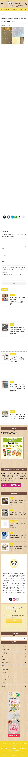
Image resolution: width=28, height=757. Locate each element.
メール (4, 255)
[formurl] (17, 599)
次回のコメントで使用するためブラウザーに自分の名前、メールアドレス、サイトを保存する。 (13, 268)
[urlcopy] (23, 217)
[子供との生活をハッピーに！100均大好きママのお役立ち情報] (14, 3)
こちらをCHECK (13, 620)
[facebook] (8, 217)
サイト (3, 261)
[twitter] (4, 217)
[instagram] (14, 599)
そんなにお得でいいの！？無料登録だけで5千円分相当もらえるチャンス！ (17, 359)
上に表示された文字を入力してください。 (12, 274)
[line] (15, 217)
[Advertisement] (14, 56)
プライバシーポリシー (6, 743)
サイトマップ (15, 743)
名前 (3, 248)
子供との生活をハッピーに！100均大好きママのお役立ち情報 (14, 752)
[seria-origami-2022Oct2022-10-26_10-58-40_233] (12, 217)
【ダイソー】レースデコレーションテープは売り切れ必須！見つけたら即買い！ (17, 416)
